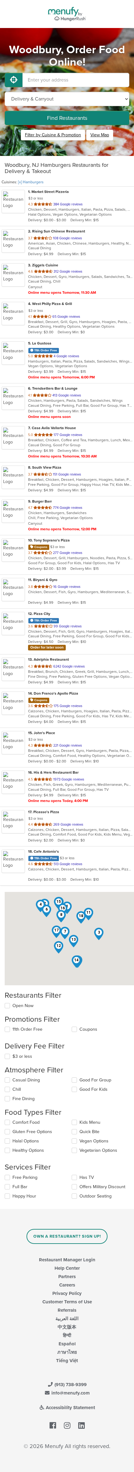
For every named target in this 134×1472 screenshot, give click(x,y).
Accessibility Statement (70, 1407)
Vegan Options (93, 1141)
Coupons (88, 1029)
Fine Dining (23, 1098)
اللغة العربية (67, 1318)
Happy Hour (24, 1196)
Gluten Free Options (32, 1131)
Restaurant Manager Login (67, 1260)
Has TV (86, 1177)
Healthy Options (28, 1150)
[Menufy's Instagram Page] (67, 1426)
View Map (99, 135)
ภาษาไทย (67, 1352)
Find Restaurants (67, 118)
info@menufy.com (70, 1393)
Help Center (67, 1268)
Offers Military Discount (102, 1186)
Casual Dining (26, 1080)
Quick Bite (89, 1131)
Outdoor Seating (95, 1196)
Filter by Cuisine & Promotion (53, 135)
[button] (99, 934)
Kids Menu (89, 1122)
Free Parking (24, 1177)
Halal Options (25, 1141)
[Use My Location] (14, 80)
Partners (67, 1276)
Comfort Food (26, 1122)
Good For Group (95, 1080)
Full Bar (19, 1186)
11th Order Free (27, 1029)
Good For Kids (93, 1089)
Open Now (23, 1005)
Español (67, 1344)
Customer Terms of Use (67, 1302)
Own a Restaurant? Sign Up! (67, 1236)
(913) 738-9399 (70, 1384)
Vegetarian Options (98, 1150)
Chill (16, 1089)
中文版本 (67, 1327)
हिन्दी (67, 1335)
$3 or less (22, 1056)
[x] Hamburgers (31, 182)
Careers (67, 1285)
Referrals (67, 1310)
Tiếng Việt (67, 1360)
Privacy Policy (67, 1293)
